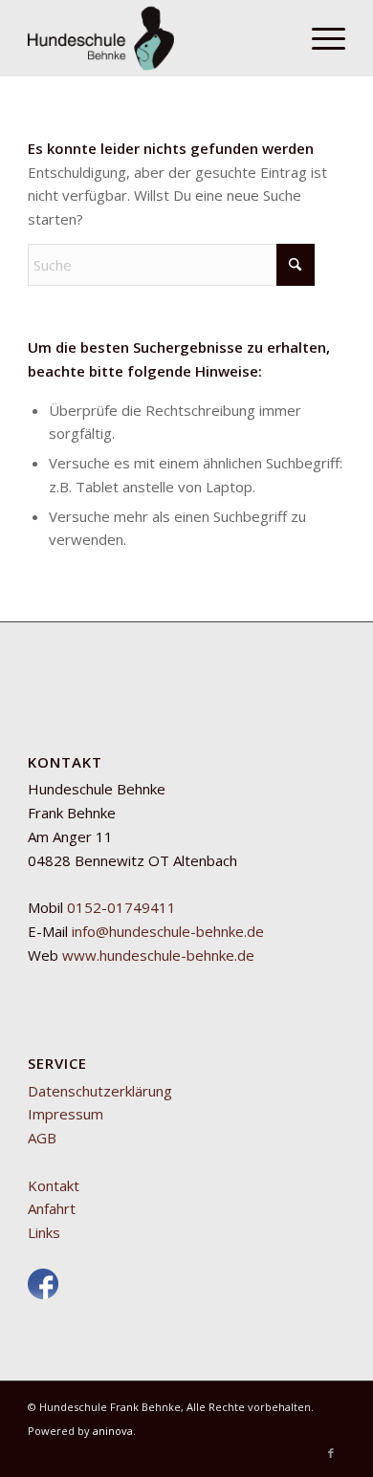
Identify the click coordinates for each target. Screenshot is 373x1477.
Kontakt (53, 1185)
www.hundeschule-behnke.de (158, 955)
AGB (42, 1137)
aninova (113, 1430)
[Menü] (319, 38)
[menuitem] (319, 38)
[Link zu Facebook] (331, 1453)
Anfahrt (52, 1208)
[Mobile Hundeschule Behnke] (154, 38)
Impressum (65, 1113)
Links (44, 1232)
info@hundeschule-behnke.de (168, 931)
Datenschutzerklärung (100, 1090)
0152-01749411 (121, 907)
